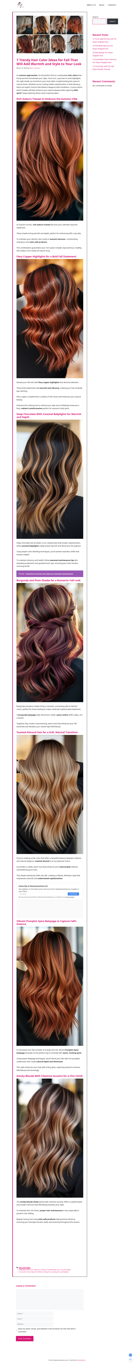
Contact (112, 5)
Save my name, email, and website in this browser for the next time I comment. (47, 1330)
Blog (101, 5)
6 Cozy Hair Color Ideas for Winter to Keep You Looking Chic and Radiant (44, 1272)
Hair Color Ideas (24, 1267)
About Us (91, 5)
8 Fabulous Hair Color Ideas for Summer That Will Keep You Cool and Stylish (45, 1270)
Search (95, 17)
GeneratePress (81, 1360)
